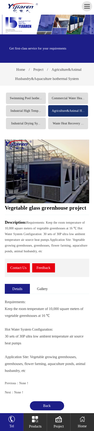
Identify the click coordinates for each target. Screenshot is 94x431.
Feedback (43, 268)
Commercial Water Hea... (68, 98)
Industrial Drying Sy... (25, 123)
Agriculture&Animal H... (68, 111)
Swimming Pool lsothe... (26, 98)
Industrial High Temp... (25, 111)
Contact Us (18, 268)
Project (38, 69)
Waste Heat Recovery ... (68, 123)
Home (20, 69)
